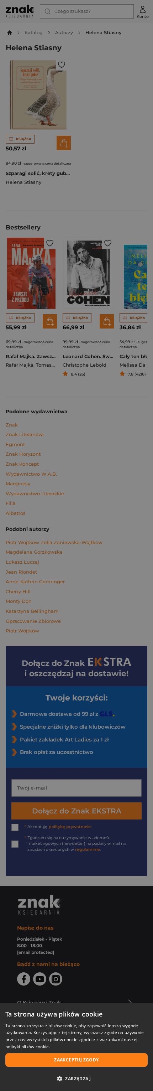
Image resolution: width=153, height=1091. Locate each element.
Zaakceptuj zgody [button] (76, 1060)
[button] (76, 1078)
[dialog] (76, 1047)
